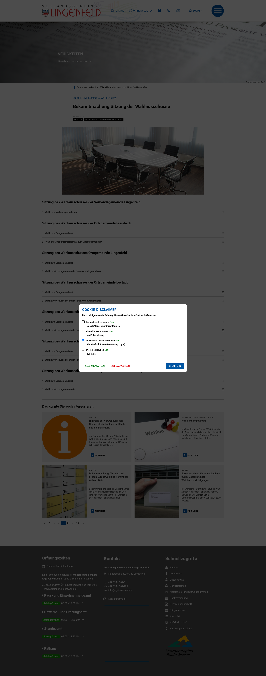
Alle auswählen (95, 366)
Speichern (175, 366)
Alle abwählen (120, 366)
